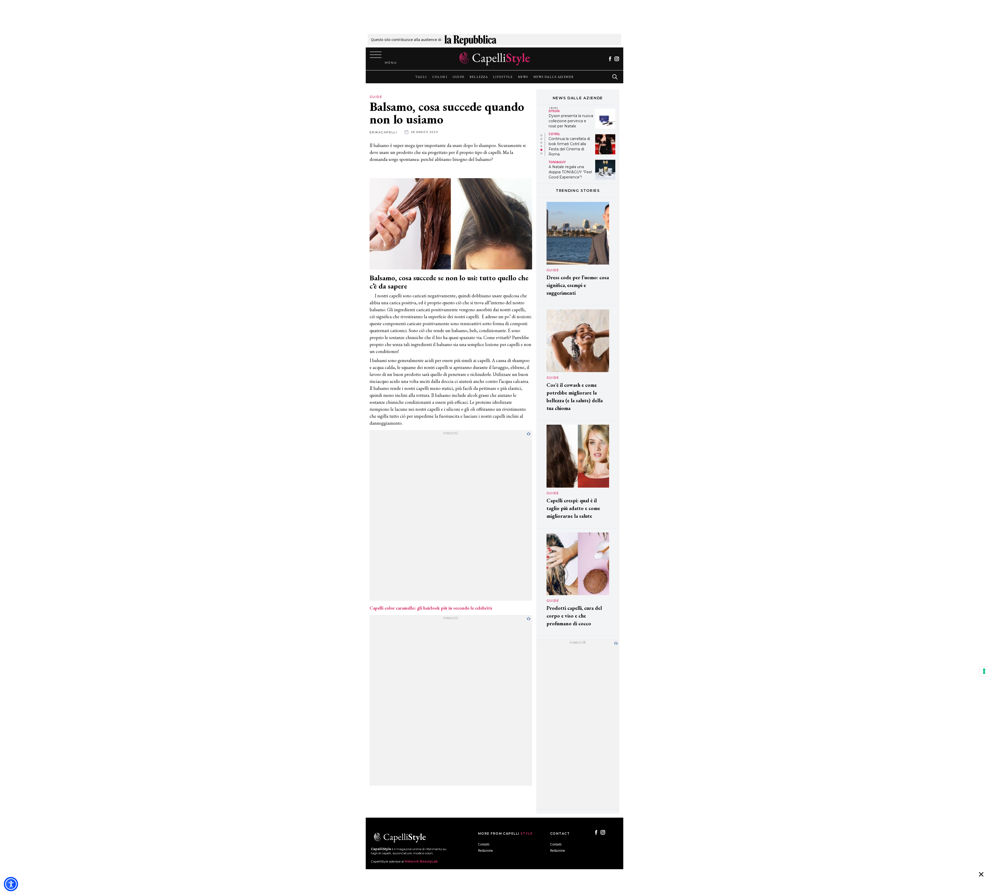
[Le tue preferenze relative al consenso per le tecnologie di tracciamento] (984, 671)
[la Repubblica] (470, 39)
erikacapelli (383, 132)
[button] (541, 135)
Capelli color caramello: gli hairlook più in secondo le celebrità (431, 608)
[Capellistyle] (494, 58)
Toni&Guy (557, 136)
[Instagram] (616, 58)
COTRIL (554, 108)
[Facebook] (610, 58)
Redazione (485, 850)
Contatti (483, 844)
